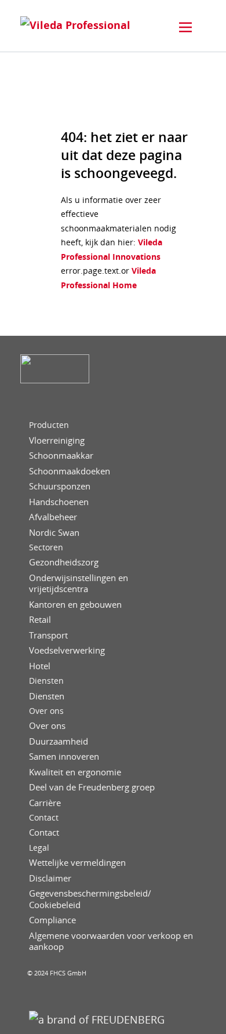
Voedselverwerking (67, 650)
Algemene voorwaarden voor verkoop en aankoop (111, 941)
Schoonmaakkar (61, 455)
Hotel (39, 666)
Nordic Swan (54, 532)
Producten (49, 425)
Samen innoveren (64, 756)
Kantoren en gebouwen (75, 604)
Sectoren (46, 547)
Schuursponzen (59, 486)
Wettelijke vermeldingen (77, 862)
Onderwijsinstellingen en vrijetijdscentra (78, 583)
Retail (40, 619)
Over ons (46, 711)
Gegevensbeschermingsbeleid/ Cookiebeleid (90, 899)
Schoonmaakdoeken (69, 471)
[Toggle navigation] (185, 27)
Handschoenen (59, 501)
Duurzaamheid (58, 741)
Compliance (52, 920)
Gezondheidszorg (64, 562)
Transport (48, 635)
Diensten (46, 681)
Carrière (45, 802)
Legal (39, 848)
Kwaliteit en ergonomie (75, 772)
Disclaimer (50, 878)
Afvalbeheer (53, 517)
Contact (44, 817)
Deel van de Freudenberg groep (92, 787)
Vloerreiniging (57, 440)
